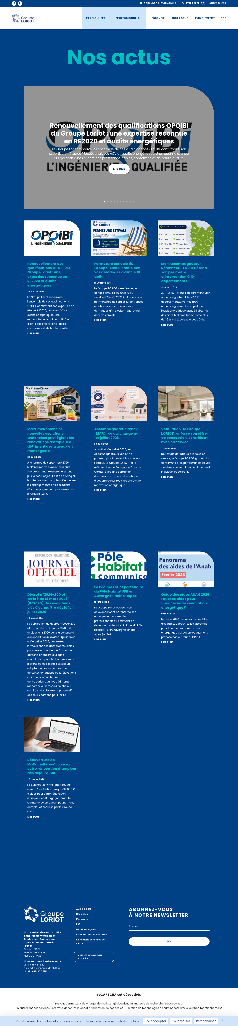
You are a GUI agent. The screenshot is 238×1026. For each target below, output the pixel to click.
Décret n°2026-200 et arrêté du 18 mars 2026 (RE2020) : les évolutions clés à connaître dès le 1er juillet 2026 (50, 603)
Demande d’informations (160, 3)
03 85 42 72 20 (36, 964)
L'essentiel (82, 919)
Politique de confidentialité (91, 934)
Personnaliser (206, 1021)
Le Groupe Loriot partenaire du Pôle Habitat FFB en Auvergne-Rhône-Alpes (118, 591)
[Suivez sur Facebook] (14, 3)
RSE (223, 18)
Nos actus (180, 18)
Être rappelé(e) (195, 3)
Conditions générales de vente (90, 941)
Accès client (217, 3)
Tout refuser (181, 1021)
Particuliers (96, 18)
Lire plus (119, 168)
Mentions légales (86, 929)
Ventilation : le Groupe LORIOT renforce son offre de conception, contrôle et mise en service (184, 435)
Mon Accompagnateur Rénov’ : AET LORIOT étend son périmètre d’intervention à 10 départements (184, 272)
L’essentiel (157, 18)
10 (133, 201)
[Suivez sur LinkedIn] (20, 3)
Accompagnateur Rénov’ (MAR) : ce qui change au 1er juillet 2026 (116, 433)
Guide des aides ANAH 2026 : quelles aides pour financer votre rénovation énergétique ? (185, 601)
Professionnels (127, 18)
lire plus (33, 333)
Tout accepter (155, 1021)
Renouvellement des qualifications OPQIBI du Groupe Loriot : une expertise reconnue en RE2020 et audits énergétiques (119, 133)
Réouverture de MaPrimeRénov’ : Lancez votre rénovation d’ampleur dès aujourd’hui (52, 766)
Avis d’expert (204, 18)
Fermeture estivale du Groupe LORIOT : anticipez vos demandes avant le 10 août (117, 270)
